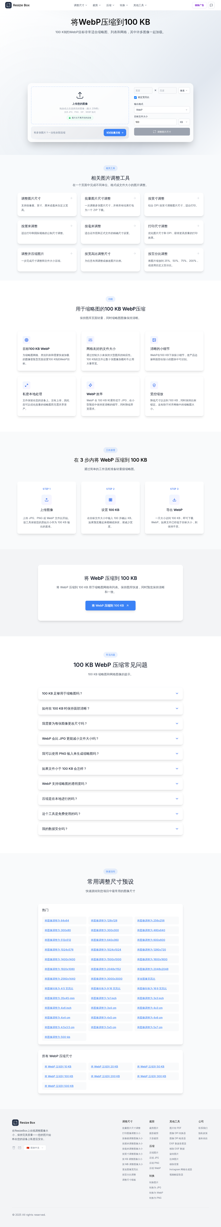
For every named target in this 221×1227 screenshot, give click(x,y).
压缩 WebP (155, 1168)
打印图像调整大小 (131, 1133)
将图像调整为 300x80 (58, 930)
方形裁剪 (153, 1138)
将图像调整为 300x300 (105, 930)
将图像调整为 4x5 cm (103, 1017)
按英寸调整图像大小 (132, 1153)
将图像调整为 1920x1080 (60, 969)
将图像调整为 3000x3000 (106, 978)
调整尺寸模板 (129, 1179)
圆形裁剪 (153, 1133)
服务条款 (203, 1138)
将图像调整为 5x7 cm (149, 1027)
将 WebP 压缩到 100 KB (59, 1076)
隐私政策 (203, 1133)
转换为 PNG (155, 1197)
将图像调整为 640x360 (105, 940)
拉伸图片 (174, 1159)
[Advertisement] (110, 57)
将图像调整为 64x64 (57, 920)
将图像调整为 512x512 (58, 940)
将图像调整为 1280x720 (151, 949)
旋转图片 (174, 1153)
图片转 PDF (175, 1128)
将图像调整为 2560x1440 (60, 978)
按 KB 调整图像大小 (132, 1159)
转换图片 (153, 1182)
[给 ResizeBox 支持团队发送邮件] (19, 1147)
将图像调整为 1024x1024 (106, 949)
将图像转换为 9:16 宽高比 (106, 988)
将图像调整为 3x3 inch (150, 998)
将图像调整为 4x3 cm (150, 1007)
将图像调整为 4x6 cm (150, 1017)
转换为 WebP (156, 1192)
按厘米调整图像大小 (132, 1143)
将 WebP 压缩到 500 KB (59, 1086)
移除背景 (174, 1164)
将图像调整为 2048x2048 (152, 969)
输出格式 (138, 104)
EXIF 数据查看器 (178, 1143)
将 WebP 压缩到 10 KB (58, 1066)
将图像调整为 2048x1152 (106, 969)
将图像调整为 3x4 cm (103, 1007)
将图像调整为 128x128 (104, 920)
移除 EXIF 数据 (177, 1148)
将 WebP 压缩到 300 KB (151, 1076)
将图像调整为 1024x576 (59, 949)
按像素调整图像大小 (132, 1138)
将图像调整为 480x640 (151, 930)
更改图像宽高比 (146, 978)
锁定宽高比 (143, 97)
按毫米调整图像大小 (132, 1148)
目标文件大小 (141, 116)
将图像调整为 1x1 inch (103, 998)
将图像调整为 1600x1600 (152, 959)
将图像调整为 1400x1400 (60, 959)
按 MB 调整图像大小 (132, 1164)
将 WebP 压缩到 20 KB (104, 1066)
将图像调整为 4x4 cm (57, 1017)
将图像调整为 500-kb (57, 1037)
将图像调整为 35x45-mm (60, 998)
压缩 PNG (154, 1162)
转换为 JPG (155, 1187)
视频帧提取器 (176, 1174)
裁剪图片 (153, 1128)
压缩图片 (153, 1152)
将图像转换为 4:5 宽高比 (59, 988)
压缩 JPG (154, 1157)
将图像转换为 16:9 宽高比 (152, 988)
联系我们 (203, 1128)
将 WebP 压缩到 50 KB (150, 1066)
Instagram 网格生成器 (181, 1169)
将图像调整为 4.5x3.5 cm (59, 1027)
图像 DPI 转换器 (178, 1133)
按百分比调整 (129, 1174)
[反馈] (211, 5)
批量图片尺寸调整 (131, 1128)
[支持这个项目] (13, 1147)
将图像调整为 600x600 (151, 940)
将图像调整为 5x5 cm (103, 1027)
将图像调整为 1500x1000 (106, 959)
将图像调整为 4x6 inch (58, 1007)
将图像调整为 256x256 (151, 920)
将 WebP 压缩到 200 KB (105, 1076)
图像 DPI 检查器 (178, 1138)
